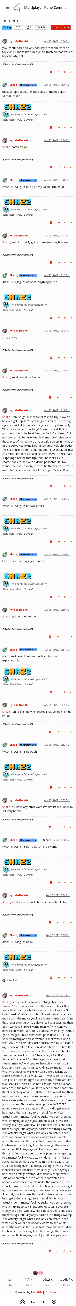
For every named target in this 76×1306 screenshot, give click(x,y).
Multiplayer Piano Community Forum (47, 7)
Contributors (53, 1292)
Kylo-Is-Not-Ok (19, 41)
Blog (8, 27)
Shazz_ (14, 84)
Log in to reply (61, 27)
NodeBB (36, 1292)
